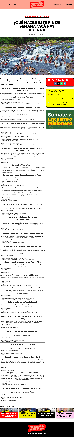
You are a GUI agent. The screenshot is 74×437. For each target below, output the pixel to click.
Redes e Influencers (58, 4)
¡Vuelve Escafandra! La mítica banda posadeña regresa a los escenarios (60, 99)
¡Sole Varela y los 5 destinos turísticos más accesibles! (59, 95)
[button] (55, 83)
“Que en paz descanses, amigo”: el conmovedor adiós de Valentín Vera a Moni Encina (60, 103)
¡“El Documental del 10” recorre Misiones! (27, 414)
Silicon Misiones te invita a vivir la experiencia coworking (9, 415)
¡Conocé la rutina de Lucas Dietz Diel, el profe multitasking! (65, 415)
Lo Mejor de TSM (68, 4)
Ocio (15, 4)
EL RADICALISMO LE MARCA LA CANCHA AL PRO (46, 414)
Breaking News (9, 4)
